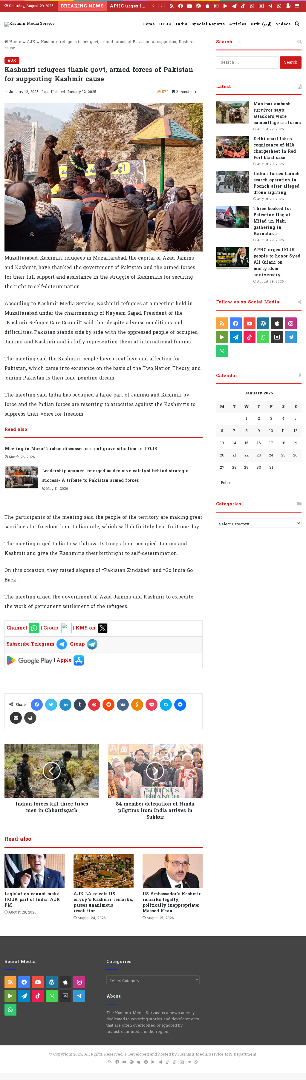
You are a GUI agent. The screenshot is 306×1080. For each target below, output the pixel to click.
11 (283, 430)
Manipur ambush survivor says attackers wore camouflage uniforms (277, 113)
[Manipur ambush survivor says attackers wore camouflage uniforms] (232, 112)
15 (246, 443)
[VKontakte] (123, 705)
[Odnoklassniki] (137, 705)
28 (234, 467)
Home (148, 24)
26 (295, 455)
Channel (18, 628)
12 (295, 430)
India (181, 24)
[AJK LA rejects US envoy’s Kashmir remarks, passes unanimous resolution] (104, 871)
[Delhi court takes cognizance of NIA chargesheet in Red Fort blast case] (232, 147)
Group (50, 628)
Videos (283, 24)
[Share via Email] (16, 718)
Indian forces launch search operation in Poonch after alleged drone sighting (276, 183)
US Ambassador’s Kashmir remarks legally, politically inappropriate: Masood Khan (172, 902)
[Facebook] (37, 705)
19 (295, 443)
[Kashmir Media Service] (29, 24)
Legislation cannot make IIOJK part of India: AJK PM (32, 899)
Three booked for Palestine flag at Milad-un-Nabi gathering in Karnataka (272, 221)
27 (222, 467)
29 (246, 467)
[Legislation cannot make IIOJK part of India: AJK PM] (34, 871)
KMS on (86, 628)
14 (234, 443)
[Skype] (166, 705)
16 (259, 443)
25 (283, 455)
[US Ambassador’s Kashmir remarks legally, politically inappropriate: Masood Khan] (173, 871)
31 (271, 467)
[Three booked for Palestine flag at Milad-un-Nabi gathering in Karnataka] (232, 217)
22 (246, 455)
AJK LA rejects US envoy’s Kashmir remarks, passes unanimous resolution (103, 902)
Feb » (226, 482)
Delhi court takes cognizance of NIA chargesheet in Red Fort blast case (274, 148)
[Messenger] (180, 705)
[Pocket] (151, 705)
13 (222, 443)
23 (259, 455)
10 (271, 430)
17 (271, 443)
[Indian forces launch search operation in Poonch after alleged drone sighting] (232, 182)
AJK (31, 41)
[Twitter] (51, 705)
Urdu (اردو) (260, 24)
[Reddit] (108, 705)
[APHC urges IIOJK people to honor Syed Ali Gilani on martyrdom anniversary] (232, 258)
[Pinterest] (94, 705)
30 (258, 467)
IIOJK (165, 24)
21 (234, 455)
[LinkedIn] (65, 705)
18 (283, 443)
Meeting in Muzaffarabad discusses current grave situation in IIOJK (81, 449)
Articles (237, 24)
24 (271, 455)
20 (222, 455)
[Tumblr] (80, 705)
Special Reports (208, 24)
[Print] (30, 718)
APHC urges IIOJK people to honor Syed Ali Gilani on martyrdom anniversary (276, 262)
